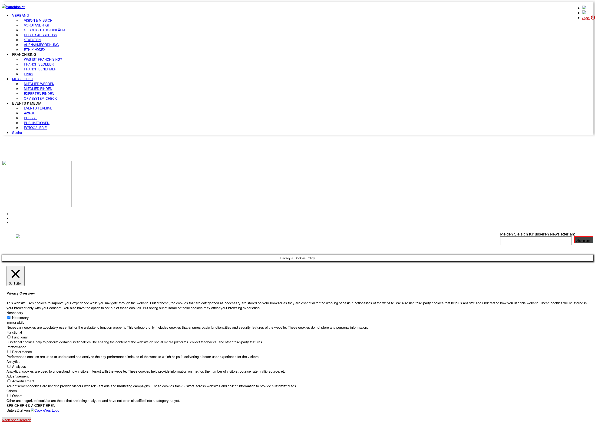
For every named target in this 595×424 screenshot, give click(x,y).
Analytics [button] (13, 361)
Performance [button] (16, 346)
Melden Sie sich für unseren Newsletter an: (537, 234)
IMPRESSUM (23, 218)
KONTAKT (20, 214)
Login (586, 18)
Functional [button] (14, 332)
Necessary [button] (15, 312)
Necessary (20, 317)
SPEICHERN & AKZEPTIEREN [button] (31, 405)
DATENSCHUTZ (25, 223)
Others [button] (12, 390)
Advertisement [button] (18, 376)
